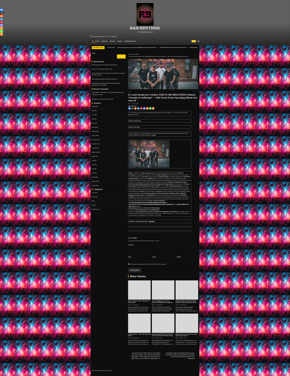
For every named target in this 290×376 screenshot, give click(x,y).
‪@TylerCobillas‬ (181, 204)
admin (129, 103)
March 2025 (95, 177)
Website (179, 256)
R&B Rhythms (145, 28)
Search (94, 53)
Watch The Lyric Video (134, 127)
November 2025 (96, 144)
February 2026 (95, 131)
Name (130, 256)
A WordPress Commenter (98, 99)
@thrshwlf (151, 221)
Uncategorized (95, 209)
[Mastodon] (144, 108)
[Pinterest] (141, 108)
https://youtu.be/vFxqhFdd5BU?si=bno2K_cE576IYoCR (157, 204)
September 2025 (96, 152)
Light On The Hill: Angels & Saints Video (102, 69)
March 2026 (95, 127)
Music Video (95, 196)
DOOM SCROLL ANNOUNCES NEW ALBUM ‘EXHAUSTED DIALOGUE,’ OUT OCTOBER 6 (187, 47)
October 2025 (95, 148)
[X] (132, 108)
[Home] (93, 41)
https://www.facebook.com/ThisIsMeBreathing (147, 209)
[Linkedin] (138, 108)
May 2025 (94, 169)
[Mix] (147, 108)
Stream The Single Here (135, 120)
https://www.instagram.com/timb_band (145, 211)
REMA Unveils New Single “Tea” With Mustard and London (186, 334)
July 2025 (94, 160)
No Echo (153, 135)
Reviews (120, 41)
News (97, 41)
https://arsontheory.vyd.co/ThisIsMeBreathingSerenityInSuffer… (149, 202)
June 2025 (94, 164)
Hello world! (110, 99)
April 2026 (94, 123)
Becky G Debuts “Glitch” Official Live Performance (104, 65)
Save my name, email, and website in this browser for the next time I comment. (148, 264)
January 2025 (95, 185)
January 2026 (95, 135)
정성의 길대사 (95, 92)
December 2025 (96, 139)
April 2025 (94, 173)
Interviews (112, 41)
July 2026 (94, 110)
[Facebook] (129, 108)
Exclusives (104, 41)
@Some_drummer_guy (147, 173)
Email (154, 256)
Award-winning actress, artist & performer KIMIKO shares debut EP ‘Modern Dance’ (112, 47)
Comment (131, 244)
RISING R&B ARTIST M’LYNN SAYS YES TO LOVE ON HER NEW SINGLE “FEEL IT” (163, 335)
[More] (153, 108)
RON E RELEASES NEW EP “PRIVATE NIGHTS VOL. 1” (148, 47)
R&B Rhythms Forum (130, 41)
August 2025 (95, 156)
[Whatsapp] (150, 108)
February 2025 (95, 181)
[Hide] (0, 37)
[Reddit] (135, 108)
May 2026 (94, 119)
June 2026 (94, 114)
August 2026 (95, 106)
